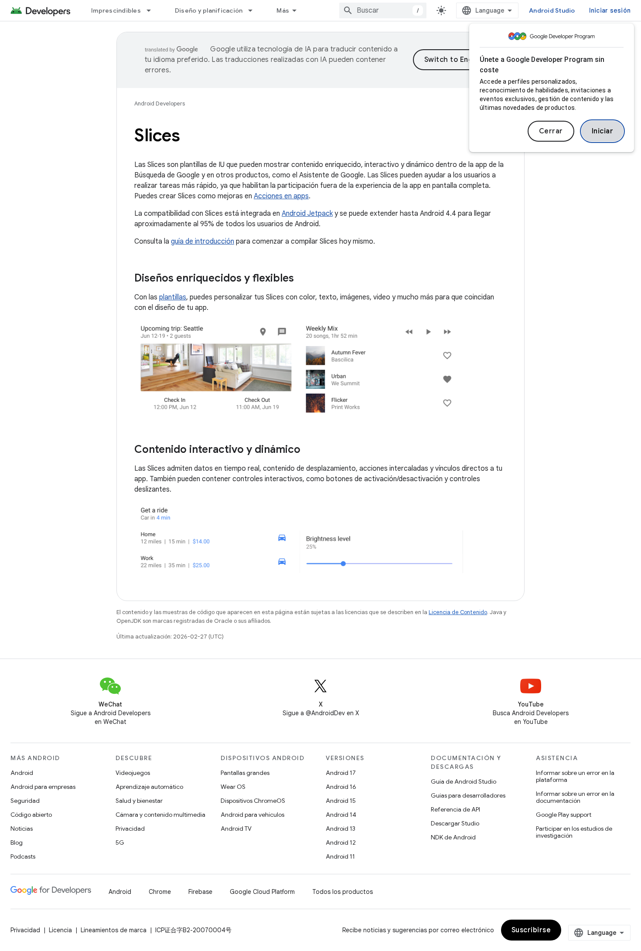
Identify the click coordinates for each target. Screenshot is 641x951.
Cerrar (551, 131)
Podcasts (22, 856)
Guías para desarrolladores (468, 795)
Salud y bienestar (139, 801)
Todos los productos (342, 892)
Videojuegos (133, 773)
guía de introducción (202, 241)
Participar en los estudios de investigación (574, 832)
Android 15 (341, 801)
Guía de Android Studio (463, 781)
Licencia (60, 930)
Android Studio (552, 10)
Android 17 (341, 773)
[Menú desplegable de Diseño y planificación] (254, 10)
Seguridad (25, 801)
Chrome (160, 892)
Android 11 (340, 856)
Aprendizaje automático (149, 787)
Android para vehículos (252, 815)
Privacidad (130, 828)
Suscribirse (531, 930)
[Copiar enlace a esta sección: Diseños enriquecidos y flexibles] (302, 279)
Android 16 (341, 787)
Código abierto (31, 815)
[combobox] (382, 10)
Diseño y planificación (209, 10)
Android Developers (159, 103)
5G (120, 842)
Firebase (200, 892)
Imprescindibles (116, 10)
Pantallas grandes (245, 773)
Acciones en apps (281, 196)
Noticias (21, 828)
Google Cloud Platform (262, 892)
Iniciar (603, 131)
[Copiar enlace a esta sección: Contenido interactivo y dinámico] (309, 450)
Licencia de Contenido (458, 612)
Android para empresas (42, 787)
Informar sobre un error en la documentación (575, 797)
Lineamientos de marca (114, 930)
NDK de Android (453, 837)
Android (21, 773)
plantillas (172, 297)
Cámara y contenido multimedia (160, 815)
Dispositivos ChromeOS (253, 801)
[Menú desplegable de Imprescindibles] (152, 10)
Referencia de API (455, 809)
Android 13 (340, 828)
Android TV (236, 828)
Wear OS (233, 787)
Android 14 (341, 815)
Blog (16, 842)
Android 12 (341, 842)
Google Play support (563, 815)
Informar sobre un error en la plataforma (575, 776)
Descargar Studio (455, 823)
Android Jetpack (307, 213)
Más (282, 10)
